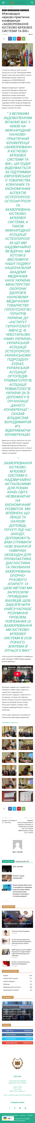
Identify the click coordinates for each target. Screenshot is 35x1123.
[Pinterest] (19, 39)
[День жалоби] (7, 868)
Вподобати (28, 1030)
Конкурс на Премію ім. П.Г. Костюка (9, 821)
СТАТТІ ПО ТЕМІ (8, 861)
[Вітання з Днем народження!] (7, 878)
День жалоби (18, 866)
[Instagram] (15, 1108)
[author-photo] (17, 849)
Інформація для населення (11, 1006)
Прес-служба (17, 852)
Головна (4, 7)
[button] (3, 2)
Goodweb (30, 1115)
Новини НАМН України (13, 10)
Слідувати (28, 1034)
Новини (11, 7)
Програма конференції (10, 722)
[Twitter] (14, 39)
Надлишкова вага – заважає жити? (17, 924)
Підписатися (27, 1042)
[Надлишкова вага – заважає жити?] (17, 919)
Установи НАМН (24, 10)
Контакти (22, 1115)
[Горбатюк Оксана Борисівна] (6, 933)
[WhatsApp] (23, 39)
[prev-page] (3, 901)
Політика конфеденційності (10, 1115)
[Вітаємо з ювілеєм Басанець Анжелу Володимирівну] (6, 964)
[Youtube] (25, 1108)
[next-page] (6, 901)
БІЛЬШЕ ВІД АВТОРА (22, 861)
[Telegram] (20, 1108)
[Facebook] (10, 39)
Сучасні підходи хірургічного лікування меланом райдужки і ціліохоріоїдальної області (21, 941)
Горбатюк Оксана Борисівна (21, 931)
